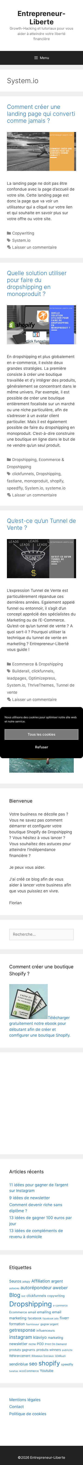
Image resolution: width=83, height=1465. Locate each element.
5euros (15, 1281)
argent (57, 1281)
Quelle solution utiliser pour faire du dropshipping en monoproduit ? (37, 283)
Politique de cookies (27, 1414)
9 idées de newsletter (29, 1197)
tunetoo (13, 1371)
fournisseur (32, 1324)
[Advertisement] (41, 1103)
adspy (26, 1281)
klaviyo (40, 1337)
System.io (21, 240)
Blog (14, 1295)
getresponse (22, 1330)
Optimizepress (42, 678)
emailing (44, 1312)
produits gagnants (22, 1350)
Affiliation (40, 1280)
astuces (14, 1288)
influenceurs (45, 1330)
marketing (55, 1338)
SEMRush (60, 1356)
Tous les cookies (41, 734)
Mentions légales (25, 1399)
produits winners (48, 1350)
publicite (67, 1350)
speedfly (15, 488)
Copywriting (23, 233)
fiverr (64, 1318)
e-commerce (60, 1305)
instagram (20, 1337)
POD (40, 1344)
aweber (60, 1287)
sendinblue (18, 1364)
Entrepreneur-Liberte (41, 17)
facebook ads (51, 1318)
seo (33, 1364)
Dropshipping (24, 459)
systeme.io (55, 488)
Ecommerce (18, 1312)
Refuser (41, 747)
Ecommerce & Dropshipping (37, 664)
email (32, 1312)
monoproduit (36, 481)
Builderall (20, 671)
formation (17, 1324)
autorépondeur (36, 1287)
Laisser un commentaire (34, 247)
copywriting (56, 1296)
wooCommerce (29, 1371)
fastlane (14, 481)
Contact (16, 1406)
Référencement (19, 1356)
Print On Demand (56, 1344)
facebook (35, 1318)
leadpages (16, 678)
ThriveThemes (40, 685)
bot (23, 1296)
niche (32, 1344)
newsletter (18, 1344)
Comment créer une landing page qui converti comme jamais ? (41, 113)
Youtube (46, 1370)
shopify (56, 481)
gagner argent (49, 1324)
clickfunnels (23, 473)
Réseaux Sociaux (43, 1356)
